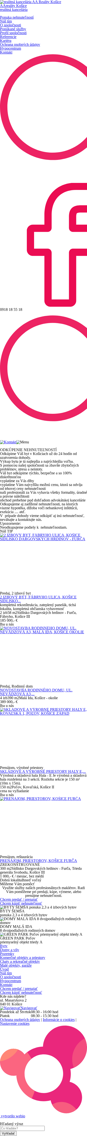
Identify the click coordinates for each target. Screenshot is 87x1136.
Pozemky (7, 954)
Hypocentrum (10, 48)
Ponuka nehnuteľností (17, 17)
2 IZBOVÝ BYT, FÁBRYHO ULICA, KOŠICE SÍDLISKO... (38, 599)
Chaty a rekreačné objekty (20, 961)
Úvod (4, 969)
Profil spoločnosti (13, 33)
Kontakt (6, 52)
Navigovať (29, 1008)
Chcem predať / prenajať (19, 899)
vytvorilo (12, 1116)
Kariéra (5, 41)
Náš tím (6, 21)
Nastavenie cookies (14, 1023)
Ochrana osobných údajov (20, 44)
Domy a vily (9, 950)
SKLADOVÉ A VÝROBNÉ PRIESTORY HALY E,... (43, 771)
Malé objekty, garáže (16, 965)
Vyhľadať (8, 1133)
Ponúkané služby (13, 29)
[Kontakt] (8, 442)
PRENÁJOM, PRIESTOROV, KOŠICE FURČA (38, 861)
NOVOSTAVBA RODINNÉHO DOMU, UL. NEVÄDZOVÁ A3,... (36, 692)
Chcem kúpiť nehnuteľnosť (21, 903)
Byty (3, 946)
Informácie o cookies (59, 1020)
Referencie (8, 37)
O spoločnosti (10, 25)
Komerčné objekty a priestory (22, 958)
